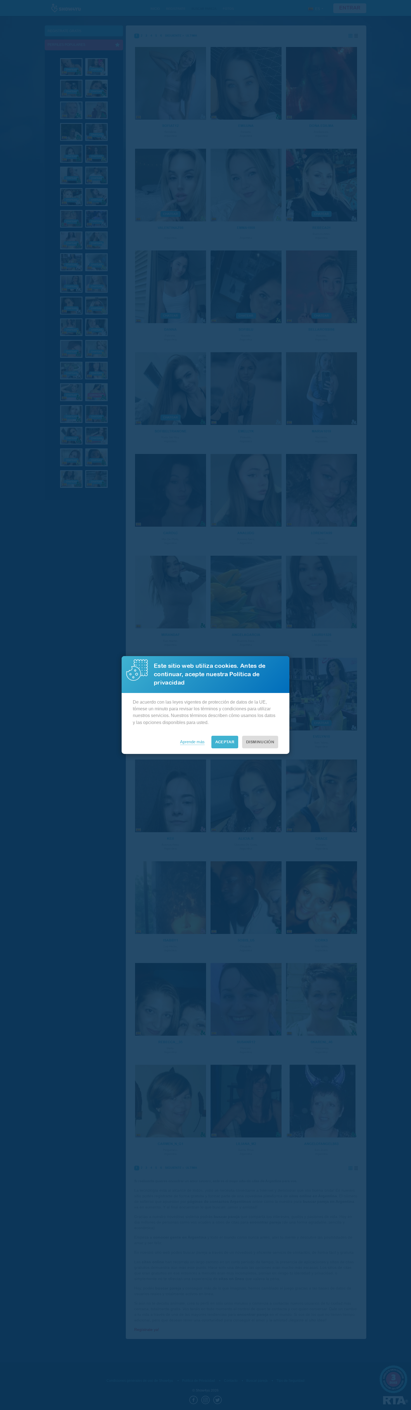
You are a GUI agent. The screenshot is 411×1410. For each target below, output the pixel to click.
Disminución (260, 742)
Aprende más (192, 741)
